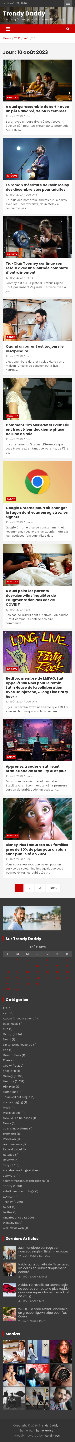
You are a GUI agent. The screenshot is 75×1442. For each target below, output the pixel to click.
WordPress (52, 1435)
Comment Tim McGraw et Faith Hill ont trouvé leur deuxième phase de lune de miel (37, 429)
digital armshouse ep (17, 1044)
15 (17, 972)
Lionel (30, 522)
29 (17, 984)
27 (67, 978)
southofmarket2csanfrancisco (24, 1181)
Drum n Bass (12, 1055)
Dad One (31, 194)
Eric (28, 116)
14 (7, 972)
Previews (9, 1139)
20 (67, 972)
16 (27, 972)
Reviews (8, 1160)
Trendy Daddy (24, 13)
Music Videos (12, 1113)
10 (37, 966)
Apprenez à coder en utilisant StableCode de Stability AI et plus (36, 768)
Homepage (10, 1092)
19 (57, 972)
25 (47, 978)
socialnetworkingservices (20, 1170)
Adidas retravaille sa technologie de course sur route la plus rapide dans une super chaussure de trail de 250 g (43, 1290)
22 (17, 978)
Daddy (11, 337)
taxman (8, 1196)
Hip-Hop (9, 1086)
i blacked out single (16, 1097)
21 (8, 978)
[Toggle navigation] (8, 28)
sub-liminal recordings (18, 1191)
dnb (5, 1050)
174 (5, 1008)
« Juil (6, 989)
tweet (7, 1207)
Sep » (16, 989)
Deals (7, 1039)
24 (37, 978)
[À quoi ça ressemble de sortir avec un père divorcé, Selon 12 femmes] (37, 80)
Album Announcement (18, 1018)
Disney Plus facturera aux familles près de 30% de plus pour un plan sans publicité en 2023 (37, 849)
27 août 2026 (27, 1256)
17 (37, 972)
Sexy (6, 1165)
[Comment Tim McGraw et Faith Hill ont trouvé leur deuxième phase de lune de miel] (37, 399)
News (7, 1123)
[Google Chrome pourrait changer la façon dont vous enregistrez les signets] (37, 482)
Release (8, 1154)
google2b (9, 1071)
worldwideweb (13, 1228)
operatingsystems (15, 1128)
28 (7, 984)
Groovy (12, 175)
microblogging (13, 1102)
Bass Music (10, 1023)
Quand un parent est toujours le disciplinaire (35, 348)
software (9, 1175)
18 (47, 972)
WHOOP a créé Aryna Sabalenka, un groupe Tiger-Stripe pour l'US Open (43, 1313)
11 (47, 966)
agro (6, 1013)
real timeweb (12, 1144)
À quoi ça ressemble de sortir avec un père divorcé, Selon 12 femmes (37, 108)
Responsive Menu (68, 3)
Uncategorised (13, 1217)
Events (7, 1060)
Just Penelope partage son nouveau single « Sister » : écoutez (43, 1249)
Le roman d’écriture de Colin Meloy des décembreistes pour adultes (37, 187)
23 (27, 978)
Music (7, 1107)
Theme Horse (43, 1430)
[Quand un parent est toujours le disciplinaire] (37, 320)
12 (57, 966)
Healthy (12, 97)
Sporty (12, 254)
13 (67, 966)
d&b (5, 1029)
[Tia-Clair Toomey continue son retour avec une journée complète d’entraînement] (37, 237)
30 (27, 984)
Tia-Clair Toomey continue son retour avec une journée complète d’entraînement (37, 268)
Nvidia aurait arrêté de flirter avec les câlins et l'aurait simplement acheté (43, 1268)
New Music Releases (17, 1118)
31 (37, 984)
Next (53, 887)
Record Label (12, 1149)
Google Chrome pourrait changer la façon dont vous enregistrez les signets (37, 512)
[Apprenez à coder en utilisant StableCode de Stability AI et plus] (37, 740)
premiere (9, 1133)
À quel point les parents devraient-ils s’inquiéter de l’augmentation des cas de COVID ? (31, 597)
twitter (7, 1212)
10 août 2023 (14, 116)
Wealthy (8, 1223)
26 (57, 978)
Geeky (11, 498)
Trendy (8, 1202)
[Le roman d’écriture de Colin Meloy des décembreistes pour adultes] (37, 159)
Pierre (29, 277)
